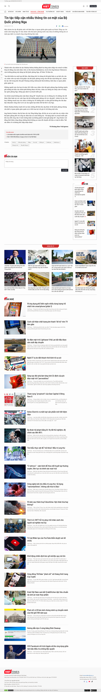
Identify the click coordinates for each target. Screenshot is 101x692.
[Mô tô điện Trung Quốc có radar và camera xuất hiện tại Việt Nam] (85, 165)
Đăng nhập (93, 6)
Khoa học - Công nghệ (37, 11)
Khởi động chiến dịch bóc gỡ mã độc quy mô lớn (46, 556)
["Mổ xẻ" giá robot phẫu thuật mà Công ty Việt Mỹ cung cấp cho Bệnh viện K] (38, 257)
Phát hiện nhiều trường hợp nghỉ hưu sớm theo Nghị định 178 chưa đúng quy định (82, 110)
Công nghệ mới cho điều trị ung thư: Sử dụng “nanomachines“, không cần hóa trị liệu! (45, 485)
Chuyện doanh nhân (78, 11)
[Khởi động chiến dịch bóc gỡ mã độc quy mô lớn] (15, 562)
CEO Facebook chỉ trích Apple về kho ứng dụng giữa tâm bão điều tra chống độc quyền (47, 647)
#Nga (29, 142)
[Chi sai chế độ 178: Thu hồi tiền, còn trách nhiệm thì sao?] (85, 78)
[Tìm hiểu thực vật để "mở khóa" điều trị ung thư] (15, 453)
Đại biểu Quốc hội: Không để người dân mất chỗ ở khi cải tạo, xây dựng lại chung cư (85, 289)
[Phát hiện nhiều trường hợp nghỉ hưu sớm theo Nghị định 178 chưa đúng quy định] (85, 100)
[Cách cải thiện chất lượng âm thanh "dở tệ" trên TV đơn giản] (91, 203)
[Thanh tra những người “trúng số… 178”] (85, 145)
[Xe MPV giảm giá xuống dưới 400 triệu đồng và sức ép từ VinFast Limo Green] (85, 123)
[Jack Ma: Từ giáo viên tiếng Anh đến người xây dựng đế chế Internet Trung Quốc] (15, 257)
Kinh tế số (26, 11)
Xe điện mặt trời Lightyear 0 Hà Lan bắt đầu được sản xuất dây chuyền (80, 213)
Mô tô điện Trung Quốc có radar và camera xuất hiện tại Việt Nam (82, 175)
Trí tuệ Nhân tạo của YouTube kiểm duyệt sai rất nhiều (46, 539)
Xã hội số (11, 11)
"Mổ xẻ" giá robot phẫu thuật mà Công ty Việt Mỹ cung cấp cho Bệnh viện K (38, 267)
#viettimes (49, 142)
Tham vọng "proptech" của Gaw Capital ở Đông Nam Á (45, 395)
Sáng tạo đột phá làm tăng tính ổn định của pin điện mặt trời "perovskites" (79, 233)
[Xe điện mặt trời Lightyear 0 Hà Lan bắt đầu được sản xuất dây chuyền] (91, 213)
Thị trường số (50, 11)
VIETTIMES (50, 6)
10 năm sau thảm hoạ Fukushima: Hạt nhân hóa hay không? (47, 503)
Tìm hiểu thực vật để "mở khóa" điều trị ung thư (46, 448)
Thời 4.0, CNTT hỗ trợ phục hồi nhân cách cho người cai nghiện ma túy (45, 521)
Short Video (60, 11)
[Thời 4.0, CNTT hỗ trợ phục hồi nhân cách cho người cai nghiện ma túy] (15, 526)
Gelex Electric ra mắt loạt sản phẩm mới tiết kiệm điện (47, 413)
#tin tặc (14, 142)
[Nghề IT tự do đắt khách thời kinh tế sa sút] (91, 223)
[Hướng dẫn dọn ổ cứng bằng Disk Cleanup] (15, 634)
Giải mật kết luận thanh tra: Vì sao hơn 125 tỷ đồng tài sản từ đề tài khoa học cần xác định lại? (62, 289)
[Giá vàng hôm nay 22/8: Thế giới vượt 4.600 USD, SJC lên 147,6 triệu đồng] (38, 279)
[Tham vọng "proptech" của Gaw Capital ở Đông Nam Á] (15, 399)
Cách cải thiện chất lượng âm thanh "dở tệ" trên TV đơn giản (80, 203)
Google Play (94, 690)
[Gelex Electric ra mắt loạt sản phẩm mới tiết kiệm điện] (15, 417)
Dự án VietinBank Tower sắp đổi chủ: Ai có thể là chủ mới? (85, 266)
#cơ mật (35, 142)
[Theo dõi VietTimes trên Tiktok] (92, 681)
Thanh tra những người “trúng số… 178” (81, 155)
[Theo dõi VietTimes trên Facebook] (84, 681)
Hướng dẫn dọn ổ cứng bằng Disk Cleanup (43, 628)
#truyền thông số (24, 145)
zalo (86, 681)
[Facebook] (56, 26)
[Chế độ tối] (87, 6)
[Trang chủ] (5, 11)
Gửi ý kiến (64, 170)
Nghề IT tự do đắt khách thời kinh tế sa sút (80, 223)
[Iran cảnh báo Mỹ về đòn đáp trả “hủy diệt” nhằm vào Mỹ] (15, 279)
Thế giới (68, 11)
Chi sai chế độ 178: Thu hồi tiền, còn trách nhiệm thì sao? (82, 88)
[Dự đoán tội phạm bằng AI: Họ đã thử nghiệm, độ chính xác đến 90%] (15, 435)
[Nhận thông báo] (84, 6)
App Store (87, 690)
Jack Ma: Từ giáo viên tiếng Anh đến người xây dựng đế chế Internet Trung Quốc (14, 267)
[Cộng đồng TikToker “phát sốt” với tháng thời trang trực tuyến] (15, 580)
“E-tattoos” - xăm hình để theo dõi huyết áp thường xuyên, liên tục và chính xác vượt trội (47, 467)
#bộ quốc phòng (22, 142)
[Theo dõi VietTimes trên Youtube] (89, 681)
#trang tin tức (15, 145)
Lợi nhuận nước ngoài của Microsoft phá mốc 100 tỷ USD (23, 134)
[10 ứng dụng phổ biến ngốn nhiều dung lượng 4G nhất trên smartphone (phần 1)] (91, 189)
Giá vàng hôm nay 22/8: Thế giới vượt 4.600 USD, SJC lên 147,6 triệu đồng (38, 288)
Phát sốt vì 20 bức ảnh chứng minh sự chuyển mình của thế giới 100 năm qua (47, 611)
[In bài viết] (59, 26)
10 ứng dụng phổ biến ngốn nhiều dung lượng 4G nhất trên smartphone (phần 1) (80, 192)
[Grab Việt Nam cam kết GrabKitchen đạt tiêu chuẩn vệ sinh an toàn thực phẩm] (15, 598)
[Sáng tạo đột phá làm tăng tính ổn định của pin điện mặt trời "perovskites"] (91, 232)
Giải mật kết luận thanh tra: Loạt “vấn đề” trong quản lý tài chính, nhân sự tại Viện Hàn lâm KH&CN (62, 267)
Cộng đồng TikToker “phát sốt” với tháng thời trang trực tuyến (47, 575)
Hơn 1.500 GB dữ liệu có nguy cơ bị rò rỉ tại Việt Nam (21, 137)
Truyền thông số (91, 11)
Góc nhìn (18, 11)
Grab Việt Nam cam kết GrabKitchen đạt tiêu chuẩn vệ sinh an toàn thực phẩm (47, 593)
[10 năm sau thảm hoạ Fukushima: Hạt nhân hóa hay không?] (15, 508)
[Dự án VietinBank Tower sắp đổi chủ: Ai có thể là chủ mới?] (86, 257)
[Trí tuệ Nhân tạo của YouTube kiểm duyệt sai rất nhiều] (15, 544)
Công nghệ (9, 299)
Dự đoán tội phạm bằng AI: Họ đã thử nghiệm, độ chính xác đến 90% (46, 431)
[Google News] (65, 26)
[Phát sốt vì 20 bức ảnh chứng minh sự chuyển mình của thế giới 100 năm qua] (15, 616)
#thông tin (41, 142)
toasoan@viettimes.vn (88, 675)
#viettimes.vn (57, 142)
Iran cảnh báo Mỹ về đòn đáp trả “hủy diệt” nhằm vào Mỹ (14, 288)
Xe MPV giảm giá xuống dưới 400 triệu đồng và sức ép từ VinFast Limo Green (81, 133)
